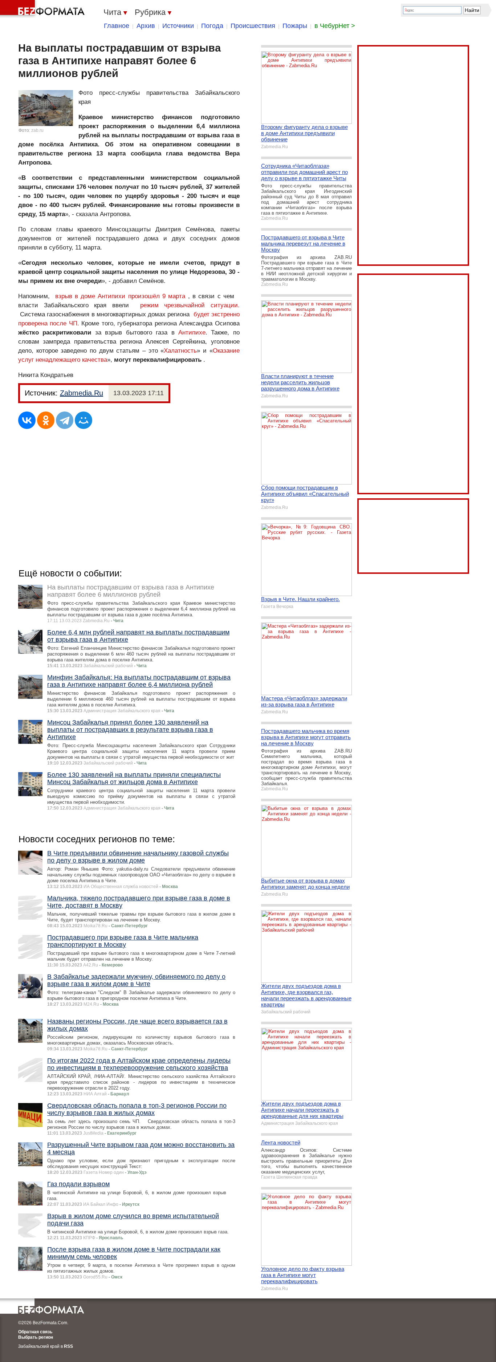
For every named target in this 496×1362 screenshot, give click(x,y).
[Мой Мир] (83, 420)
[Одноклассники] (45, 420)
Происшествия (253, 25)
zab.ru (37, 130)
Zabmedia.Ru (81, 393)
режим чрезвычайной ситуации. (190, 305)
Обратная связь (35, 1331)
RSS (68, 1346)
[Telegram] (64, 420)
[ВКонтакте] (27, 420)
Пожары (294, 25)
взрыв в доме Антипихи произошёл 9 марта (120, 296)
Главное (116, 25)
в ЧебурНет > (334, 25)
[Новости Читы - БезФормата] (43, 9)
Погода (212, 25)
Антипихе (192, 332)
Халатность (180, 350)
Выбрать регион (35, 1337)
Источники (178, 25)
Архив (146, 25)
